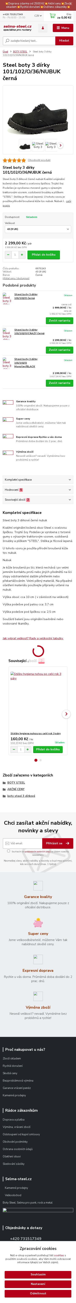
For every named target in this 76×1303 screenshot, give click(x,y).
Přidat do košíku (44, 255)
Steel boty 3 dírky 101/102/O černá (25, 296)
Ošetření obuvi (12, 1156)
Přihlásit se (54, 843)
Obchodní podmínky (15, 1142)
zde (38, 1294)
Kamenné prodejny (14, 1095)
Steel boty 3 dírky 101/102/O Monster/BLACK (25, 362)
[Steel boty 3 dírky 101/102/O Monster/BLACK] (7, 363)
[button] (35, 760)
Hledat (64, 41)
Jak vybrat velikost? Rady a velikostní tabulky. (33, 638)
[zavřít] (70, 4)
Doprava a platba (13, 1120)
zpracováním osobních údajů (37, 851)
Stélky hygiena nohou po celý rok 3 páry (36, 733)
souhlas (59, 1255)
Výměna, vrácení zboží (16, 1127)
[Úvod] (17, 28)
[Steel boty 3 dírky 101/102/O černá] (7, 298)
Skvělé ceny (10, 1073)
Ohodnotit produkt (39, 160)
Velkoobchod (13, 1195)
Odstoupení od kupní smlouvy (21, 1134)
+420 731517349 (13, 14)
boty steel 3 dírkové (21, 796)
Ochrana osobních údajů (18, 1149)
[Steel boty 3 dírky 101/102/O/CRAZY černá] (7, 334)
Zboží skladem (12, 1058)
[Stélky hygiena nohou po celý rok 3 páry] (38, 699)
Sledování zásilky (13, 1164)
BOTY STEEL (20, 51)
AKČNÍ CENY (15, 789)
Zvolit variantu (59, 321)
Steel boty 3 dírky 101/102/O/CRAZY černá (29, 331)
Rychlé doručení (13, 1066)
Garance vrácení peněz (17, 1088)
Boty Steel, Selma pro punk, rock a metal (28, 1203)
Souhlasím (38, 1274)
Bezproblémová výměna (18, 1081)
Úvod (5, 51)
